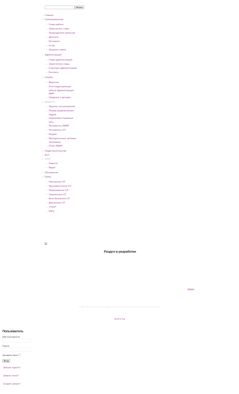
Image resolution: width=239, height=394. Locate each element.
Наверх (190, 289)
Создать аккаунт (11, 383)
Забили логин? (11, 375)
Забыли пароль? (12, 367)
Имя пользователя (11, 337)
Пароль (5, 346)
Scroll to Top (119, 319)
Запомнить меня (10, 355)
